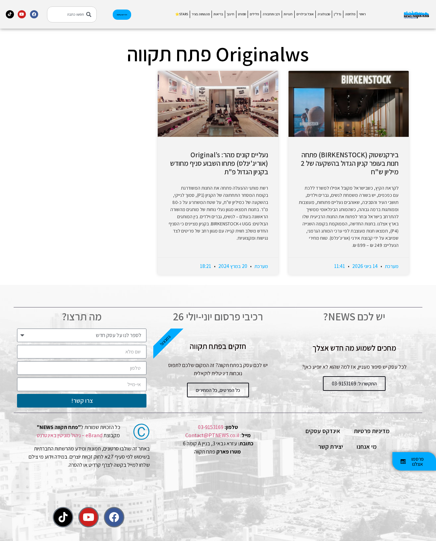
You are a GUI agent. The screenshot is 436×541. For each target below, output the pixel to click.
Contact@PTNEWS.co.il (212, 435)
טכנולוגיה (323, 14)
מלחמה (350, 14)
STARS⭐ (181, 14)
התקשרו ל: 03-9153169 (354, 383)
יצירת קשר (330, 446)
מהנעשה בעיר (201, 14)
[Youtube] (22, 14)
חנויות (288, 14)
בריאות (218, 14)
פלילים (254, 14)
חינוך (230, 14)
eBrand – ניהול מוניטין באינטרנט (70, 435)
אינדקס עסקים (323, 431)
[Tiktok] (10, 14)
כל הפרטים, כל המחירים (218, 390)
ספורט (242, 14)
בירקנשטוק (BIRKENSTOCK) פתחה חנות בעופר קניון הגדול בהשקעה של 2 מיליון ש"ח (350, 163)
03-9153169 (210, 427)
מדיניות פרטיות (372, 431)
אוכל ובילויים (305, 14)
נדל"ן (337, 14)
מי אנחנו (367, 446)
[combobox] (72, 14)
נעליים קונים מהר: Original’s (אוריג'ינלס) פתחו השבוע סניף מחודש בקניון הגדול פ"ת (219, 163)
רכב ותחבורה (271, 14)
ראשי (362, 14)
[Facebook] (34, 14)
